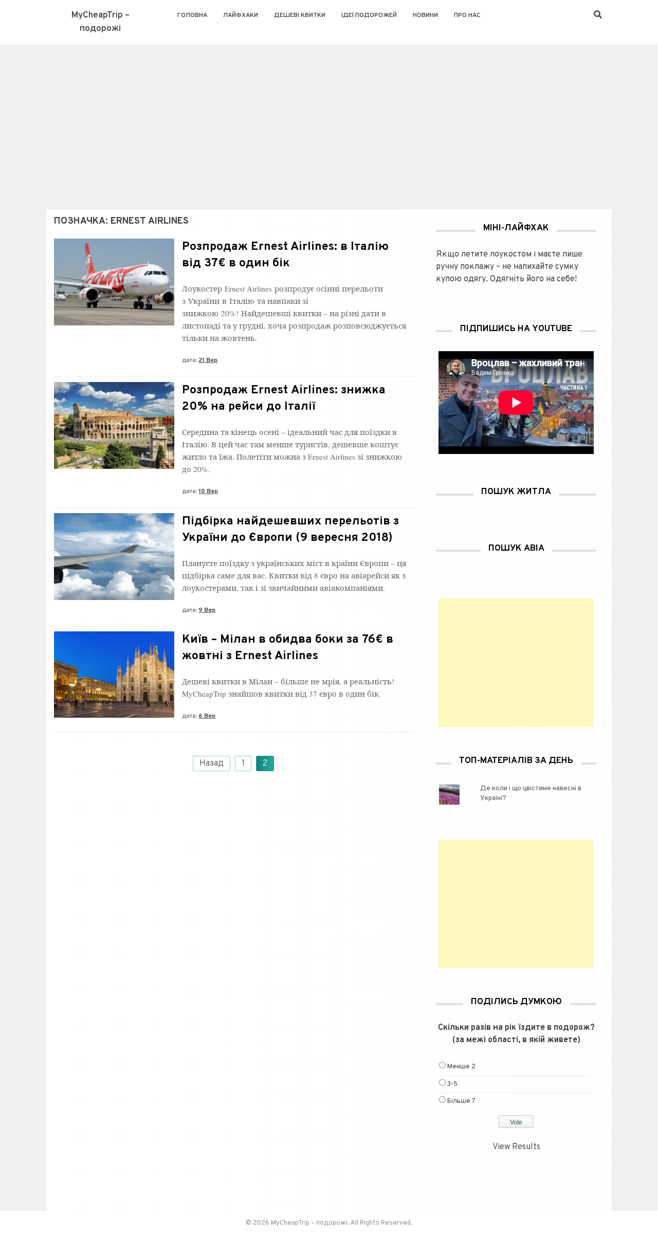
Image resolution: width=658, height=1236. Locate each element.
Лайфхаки (240, 15)
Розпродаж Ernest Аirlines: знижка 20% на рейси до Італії (284, 398)
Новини (425, 15)
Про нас (467, 15)
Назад (211, 763)
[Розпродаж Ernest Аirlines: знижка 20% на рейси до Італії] (114, 467)
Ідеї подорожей (369, 15)
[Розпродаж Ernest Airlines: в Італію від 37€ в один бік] (114, 323)
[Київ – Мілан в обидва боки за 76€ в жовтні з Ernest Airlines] (114, 716)
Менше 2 (461, 1067)
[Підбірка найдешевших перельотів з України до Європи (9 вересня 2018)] (114, 598)
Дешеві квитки (299, 15)
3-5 (452, 1084)
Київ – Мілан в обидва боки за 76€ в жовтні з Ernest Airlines (287, 648)
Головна (192, 15)
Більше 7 (461, 1101)
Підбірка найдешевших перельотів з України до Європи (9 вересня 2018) (290, 530)
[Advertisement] (329, 122)
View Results (516, 1147)
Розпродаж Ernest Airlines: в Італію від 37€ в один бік (285, 255)
